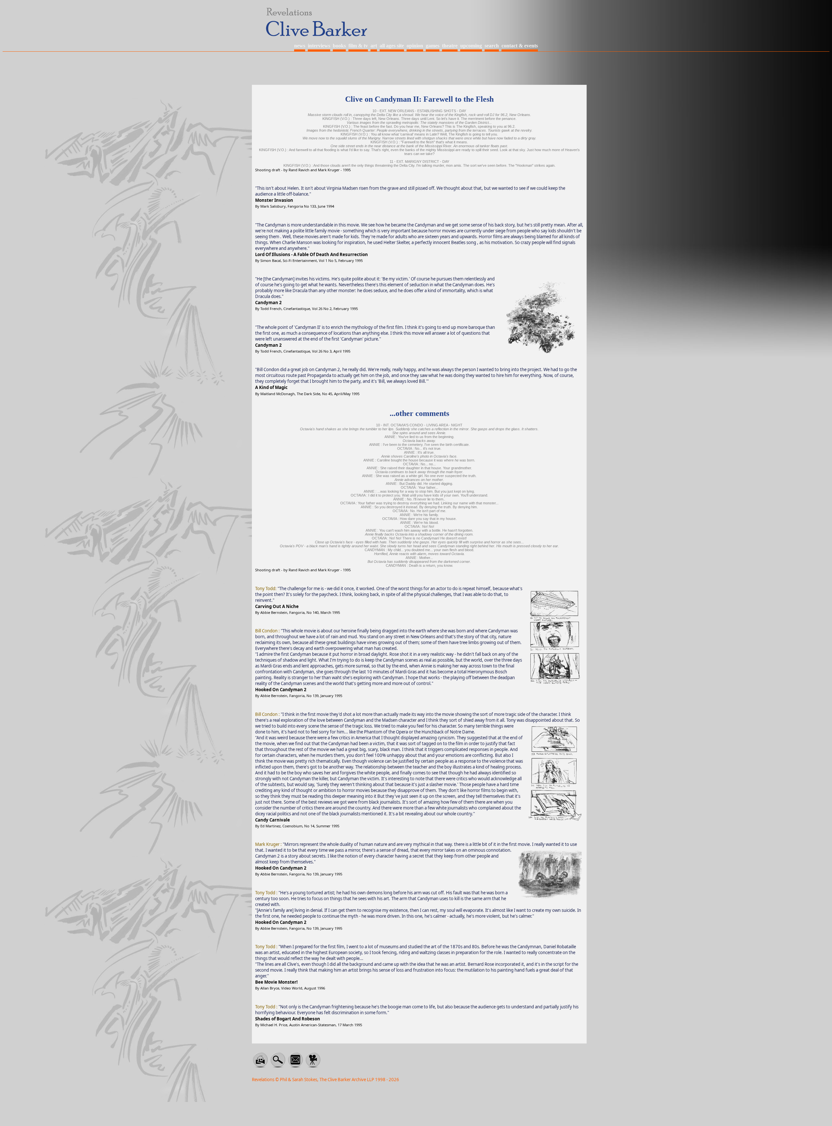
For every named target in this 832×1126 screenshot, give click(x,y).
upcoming (471, 45)
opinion (415, 45)
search (492, 45)
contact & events (519, 45)
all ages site (392, 45)
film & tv (358, 45)
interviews (319, 45)
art (373, 45)
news (299, 45)
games (432, 45)
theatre (450, 45)
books (339, 45)
